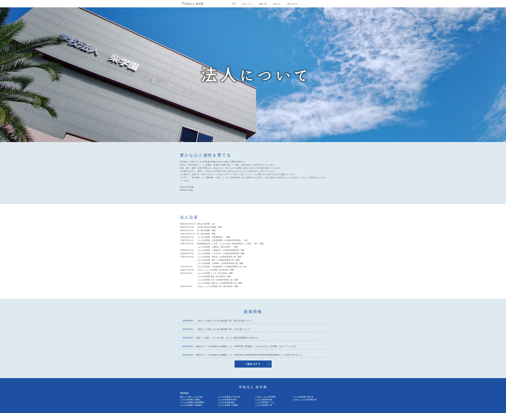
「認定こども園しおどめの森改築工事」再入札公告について (218, 320)
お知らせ (276, 3)
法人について (247, 3)
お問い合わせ (292, 3)
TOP (233, 3)
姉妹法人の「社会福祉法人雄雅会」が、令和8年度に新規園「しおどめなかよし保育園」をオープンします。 (240, 346)
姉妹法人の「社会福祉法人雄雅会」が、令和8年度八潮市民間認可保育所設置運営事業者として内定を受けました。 (243, 354)
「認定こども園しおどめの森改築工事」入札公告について (216, 329)
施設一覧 (263, 3)
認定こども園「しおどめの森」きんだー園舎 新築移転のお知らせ (220, 337)
